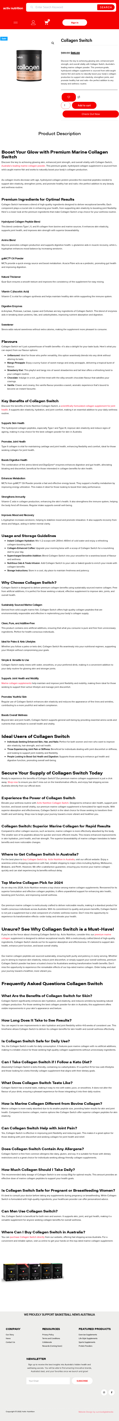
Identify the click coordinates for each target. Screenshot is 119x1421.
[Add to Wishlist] (69, 97)
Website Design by (87, 1411)
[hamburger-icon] (15, 22)
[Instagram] (104, 1392)
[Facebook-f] (112, 1392)
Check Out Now (91, 114)
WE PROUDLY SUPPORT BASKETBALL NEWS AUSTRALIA (59, 1314)
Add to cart (84, 105)
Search (106, 7)
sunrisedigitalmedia (104, 1411)
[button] (52, 43)
